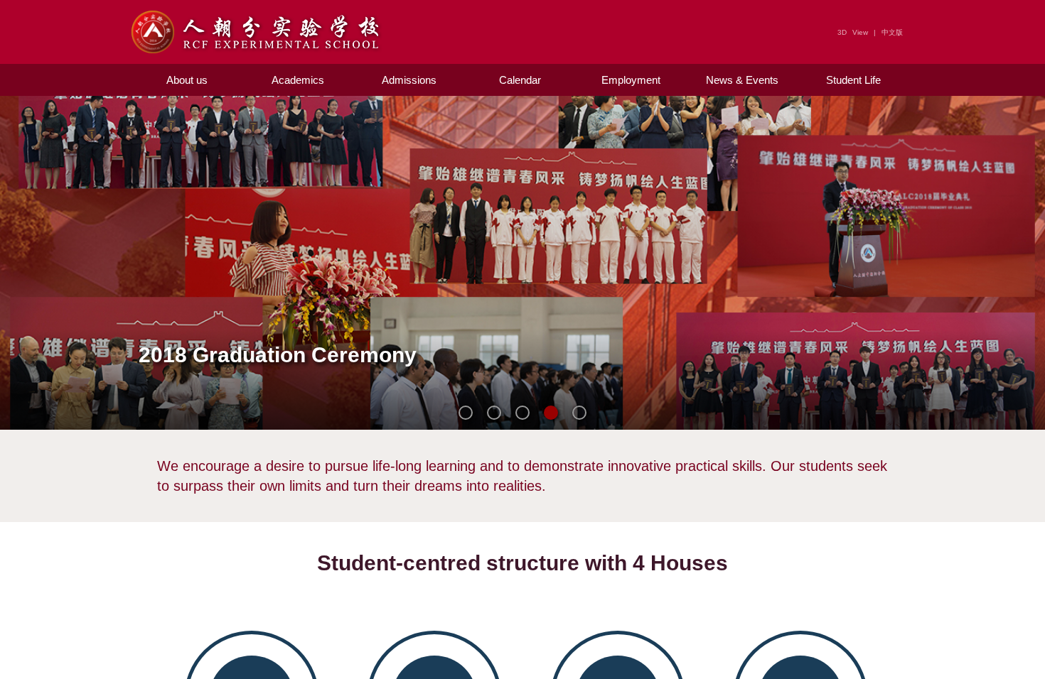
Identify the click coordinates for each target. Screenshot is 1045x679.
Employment (630, 80)
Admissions (409, 80)
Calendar (520, 80)
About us (187, 80)
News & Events (742, 80)
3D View (852, 32)
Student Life (853, 80)
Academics (298, 80)
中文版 (892, 32)
